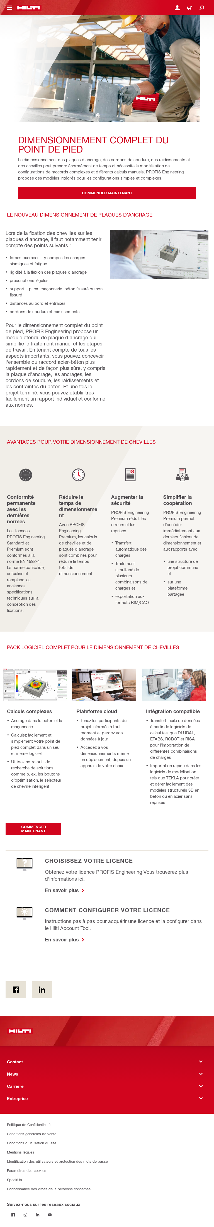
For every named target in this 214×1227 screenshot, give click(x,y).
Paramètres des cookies (26, 1170)
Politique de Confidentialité (28, 1124)
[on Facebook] (16, 989)
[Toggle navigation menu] (9, 8)
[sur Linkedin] (42, 989)
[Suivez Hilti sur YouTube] (50, 1215)
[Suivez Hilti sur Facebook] (13, 1215)
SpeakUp (14, 1179)
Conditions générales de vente (31, 1134)
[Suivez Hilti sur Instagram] (25, 1215)
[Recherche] (202, 8)
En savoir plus (62, 890)
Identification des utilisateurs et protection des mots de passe (57, 1161)
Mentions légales (20, 1152)
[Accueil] (29, 8)
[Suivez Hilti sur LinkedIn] (37, 1215)
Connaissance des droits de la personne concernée (49, 1189)
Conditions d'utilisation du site (31, 1143)
